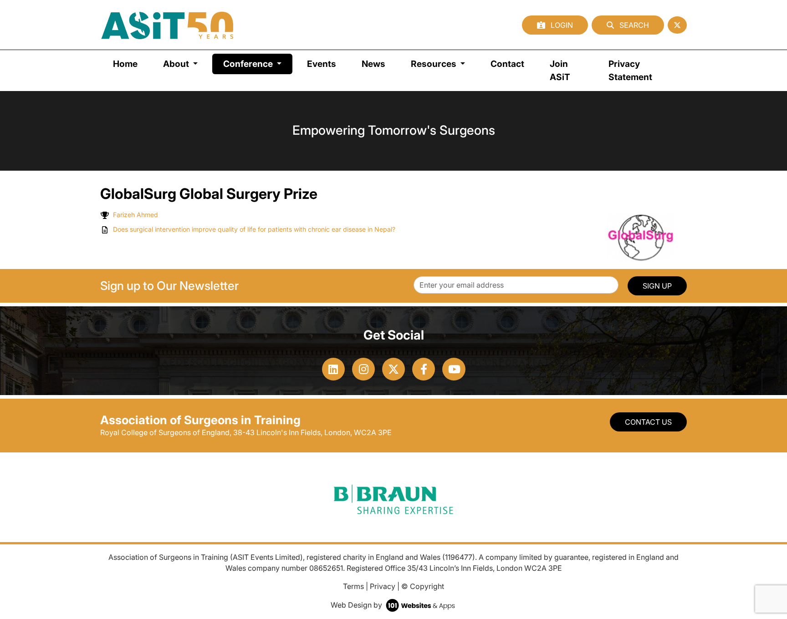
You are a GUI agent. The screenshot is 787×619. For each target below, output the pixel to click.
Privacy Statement (630, 70)
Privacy (382, 586)
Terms (353, 586)
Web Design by (357, 604)
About (177, 63)
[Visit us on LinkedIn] (333, 369)
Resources (434, 63)
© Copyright (422, 586)
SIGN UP (657, 285)
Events (321, 63)
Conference (257, 63)
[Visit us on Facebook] (423, 369)
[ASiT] (167, 24)
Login (561, 25)
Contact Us (648, 421)
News (373, 63)
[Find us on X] (677, 25)
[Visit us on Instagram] (363, 369)
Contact (507, 63)
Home (125, 63)
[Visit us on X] (393, 369)
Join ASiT (560, 70)
